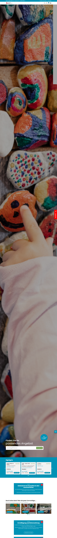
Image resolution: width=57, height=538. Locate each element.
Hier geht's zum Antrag (28, 532)
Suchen (39, 448)
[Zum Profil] (46, 3)
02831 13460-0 (22, 0)
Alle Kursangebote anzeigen (44, 437)
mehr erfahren (9, 511)
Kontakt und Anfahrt (43, 0)
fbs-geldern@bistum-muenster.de (13, 0)
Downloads (49, 0)
